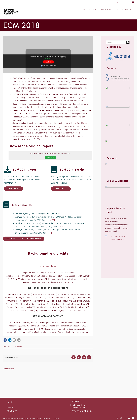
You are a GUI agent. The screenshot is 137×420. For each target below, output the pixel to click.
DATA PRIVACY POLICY (82, 411)
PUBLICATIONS (78, 405)
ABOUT (10, 407)
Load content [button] (50, 157)
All (15, 346)
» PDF (62, 214)
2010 (75, 123)
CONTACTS (12, 411)
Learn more (48, 58)
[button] (5, 340)
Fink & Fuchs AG (54, 418)
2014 (84, 123)
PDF (62, 226)
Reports (19, 346)
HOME (9, 402)
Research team (48, 266)
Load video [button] (49, 62)
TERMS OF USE (78, 407)
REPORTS (76, 401)
